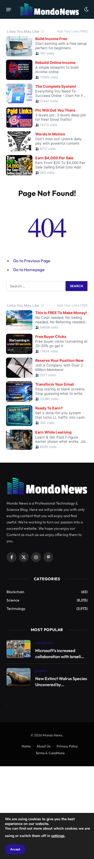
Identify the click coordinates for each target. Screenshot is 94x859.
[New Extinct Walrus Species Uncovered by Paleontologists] (19, 677)
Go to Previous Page (31, 260)
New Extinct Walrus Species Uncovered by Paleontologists (61, 684)
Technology (16, 608)
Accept (15, 849)
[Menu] (8, 9)
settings (57, 835)
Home (26, 746)
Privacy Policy (67, 746)
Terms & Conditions (50, 753)
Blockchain (15, 591)
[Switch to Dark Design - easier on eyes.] (86, 9)
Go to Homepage (29, 269)
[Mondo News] (49, 9)
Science (13, 600)
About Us (44, 746)
